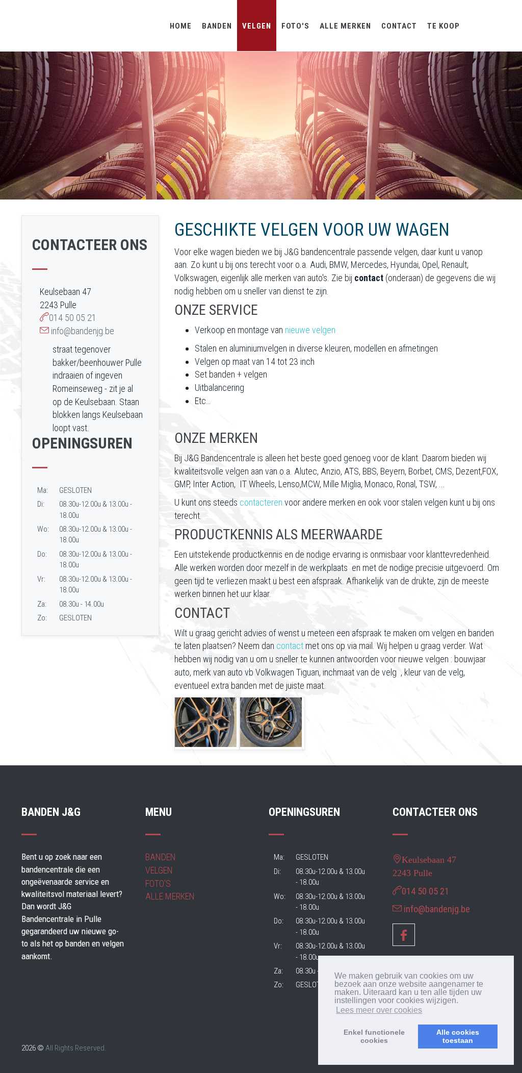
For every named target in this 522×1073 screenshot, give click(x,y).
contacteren (261, 502)
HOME (181, 26)
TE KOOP (443, 26)
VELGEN (256, 26)
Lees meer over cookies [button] (379, 1010)
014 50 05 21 (72, 317)
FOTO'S (295, 26)
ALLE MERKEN (345, 26)
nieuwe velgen (310, 330)
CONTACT (399, 26)
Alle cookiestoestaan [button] (457, 1036)
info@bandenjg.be (82, 331)
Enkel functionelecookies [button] (374, 1036)
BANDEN (217, 26)
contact (289, 645)
